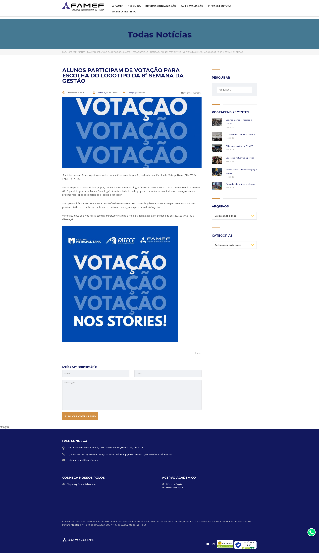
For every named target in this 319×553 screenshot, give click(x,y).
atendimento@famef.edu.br (84, 460)
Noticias (230, 127)
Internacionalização (160, 5)
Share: (198, 353)
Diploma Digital (174, 484)
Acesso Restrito (124, 11)
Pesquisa (134, 5)
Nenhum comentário (191, 93)
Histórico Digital (174, 487)
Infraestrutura (219, 5)
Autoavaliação (192, 5)
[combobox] (234, 216)
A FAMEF (117, 5)
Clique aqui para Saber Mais (81, 484)
